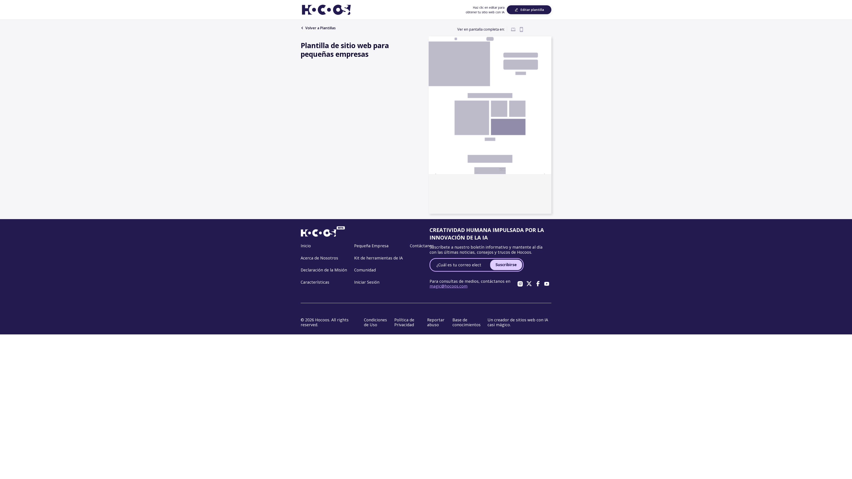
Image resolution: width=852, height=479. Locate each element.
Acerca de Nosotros (319, 258)
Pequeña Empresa (371, 245)
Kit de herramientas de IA (378, 258)
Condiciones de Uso (375, 322)
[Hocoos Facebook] (537, 283)
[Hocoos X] (529, 283)
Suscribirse (506, 264)
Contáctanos (422, 245)
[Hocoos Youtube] (546, 283)
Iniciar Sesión (366, 282)
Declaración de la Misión (324, 270)
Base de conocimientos (466, 322)
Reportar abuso (435, 322)
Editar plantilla (532, 10)
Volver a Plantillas (320, 28)
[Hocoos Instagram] (520, 283)
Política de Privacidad (404, 322)
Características (315, 282)
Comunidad (365, 270)
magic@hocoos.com (448, 286)
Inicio (306, 245)
